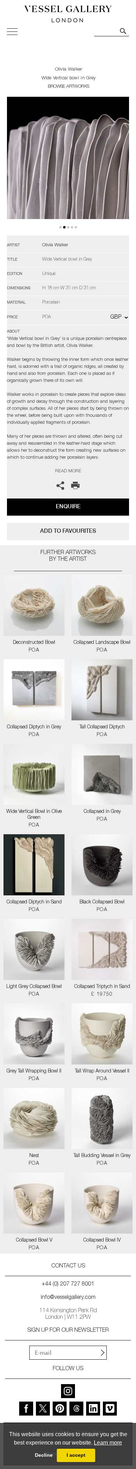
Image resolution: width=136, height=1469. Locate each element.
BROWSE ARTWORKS (68, 87)
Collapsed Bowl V (34, 1240)
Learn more (108, 1443)
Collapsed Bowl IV (102, 1240)
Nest (34, 1156)
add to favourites (68, 531)
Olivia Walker (68, 69)
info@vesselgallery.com (68, 1298)
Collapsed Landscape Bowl (102, 642)
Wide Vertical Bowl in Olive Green (34, 814)
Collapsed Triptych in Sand (102, 986)
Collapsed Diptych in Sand (34, 902)
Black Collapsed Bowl (102, 902)
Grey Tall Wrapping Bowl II (34, 1071)
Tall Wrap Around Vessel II (102, 1071)
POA (34, 650)
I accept (76, 1455)
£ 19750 (102, 994)
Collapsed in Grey (102, 811)
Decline (44, 1455)
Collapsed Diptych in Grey (34, 727)
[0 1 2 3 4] (68, 166)
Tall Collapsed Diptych (102, 727)
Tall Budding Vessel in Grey (102, 1156)
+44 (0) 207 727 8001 (68, 1284)
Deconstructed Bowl (34, 642)
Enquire (68, 506)
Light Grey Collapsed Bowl (34, 986)
